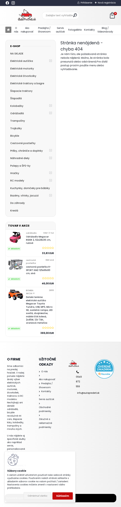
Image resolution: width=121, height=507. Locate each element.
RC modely (17, 180)
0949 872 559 (79, 381)
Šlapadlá (16, 98)
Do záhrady (17, 203)
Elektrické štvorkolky (23, 76)
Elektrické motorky (22, 68)
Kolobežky (16, 106)
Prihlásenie (86, 2)
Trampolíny (17, 121)
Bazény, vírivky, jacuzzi (24, 195)
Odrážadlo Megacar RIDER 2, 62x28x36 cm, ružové (38, 240)
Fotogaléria (75, 29)
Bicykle (14, 136)
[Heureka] (104, 368)
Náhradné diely (19, 158)
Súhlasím (62, 496)
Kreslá (14, 210)
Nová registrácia (107, 2)
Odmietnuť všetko (37, 495)
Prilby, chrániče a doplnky (26, 151)
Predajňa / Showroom (44, 29)
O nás (16, 29)
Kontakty (89, 29)
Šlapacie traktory (21, 91)
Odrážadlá (17, 113)
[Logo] (27, 15)
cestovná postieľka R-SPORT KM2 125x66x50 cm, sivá (38, 270)
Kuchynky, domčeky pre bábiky (30, 188)
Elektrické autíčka (21, 61)
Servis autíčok (60, 29)
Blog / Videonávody (105, 29)
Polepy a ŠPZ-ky (20, 166)
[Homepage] (8, 29)
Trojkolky (16, 128)
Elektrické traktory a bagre (27, 83)
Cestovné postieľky (22, 143)
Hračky (14, 173)
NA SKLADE (16, 53)
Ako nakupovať (27, 29)
